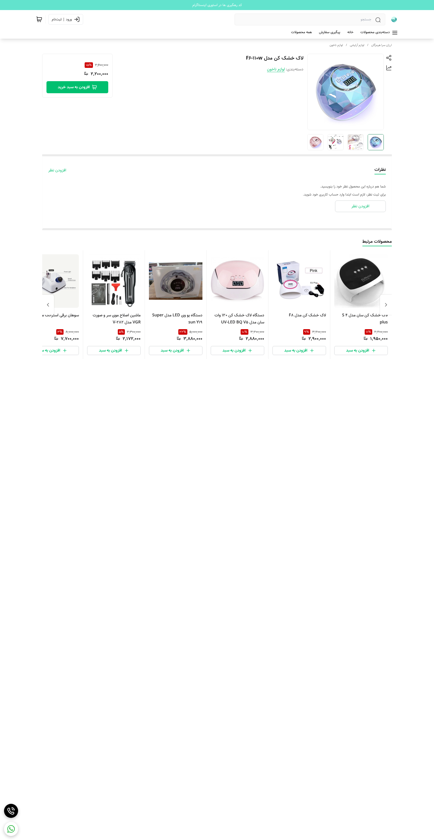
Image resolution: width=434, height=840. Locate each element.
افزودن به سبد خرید (74, 87)
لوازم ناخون (336, 45)
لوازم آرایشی (357, 45)
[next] (48, 305)
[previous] (386, 305)
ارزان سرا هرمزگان (381, 45)
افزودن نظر (57, 170)
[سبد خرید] (39, 19)
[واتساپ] (11, 829)
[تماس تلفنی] (11, 811)
